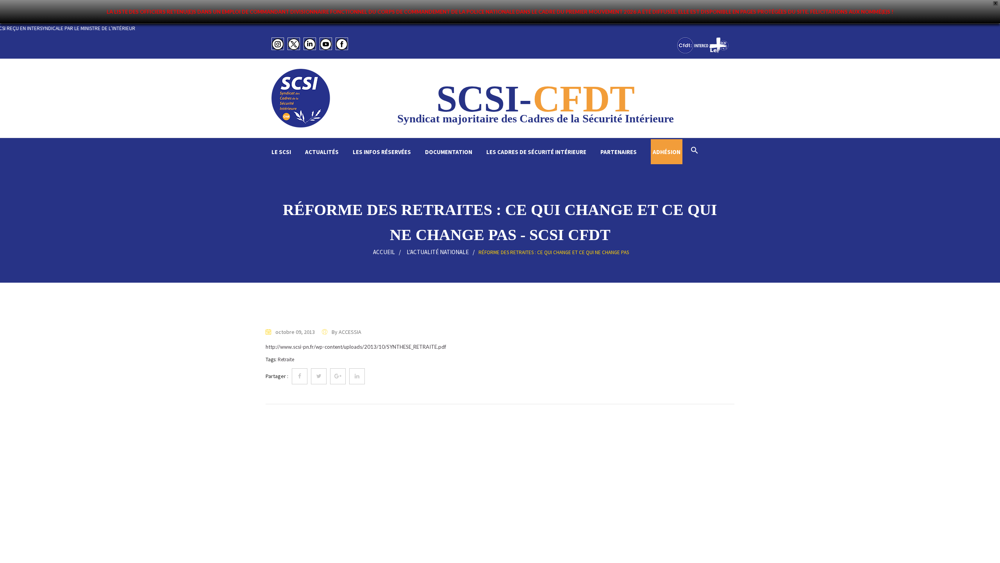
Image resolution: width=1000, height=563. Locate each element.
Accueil (384, 252)
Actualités (322, 152)
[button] (694, 151)
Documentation (448, 152)
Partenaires (618, 152)
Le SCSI (281, 152)
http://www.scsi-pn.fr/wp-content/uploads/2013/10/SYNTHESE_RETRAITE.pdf (356, 347)
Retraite (286, 359)
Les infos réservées (382, 152)
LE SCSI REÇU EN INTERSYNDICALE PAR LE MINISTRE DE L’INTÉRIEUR (81, 28)
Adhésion (666, 152)
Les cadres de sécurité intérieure (536, 152)
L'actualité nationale (438, 252)
